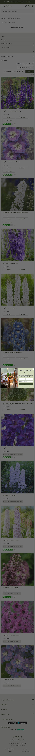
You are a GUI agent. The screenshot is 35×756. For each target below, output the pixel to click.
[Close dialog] (33, 369)
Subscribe (25, 384)
